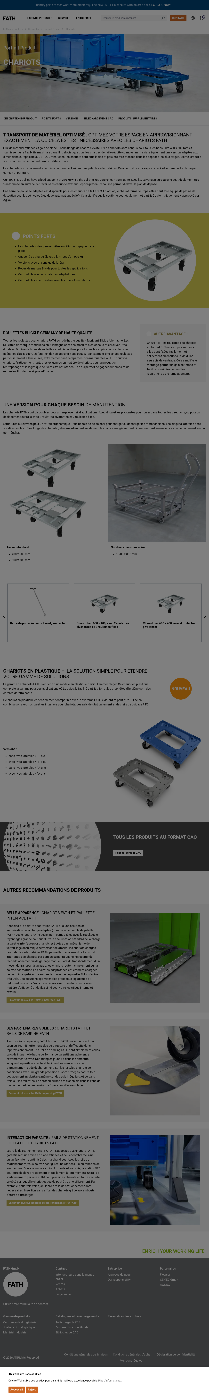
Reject (32, 1389)
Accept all (16, 1389)
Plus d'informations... (110, 1380)
